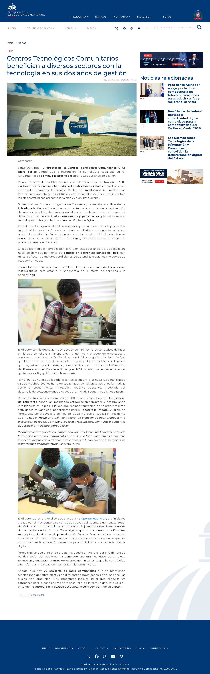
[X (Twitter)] (116, 28)
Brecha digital (36, 595)
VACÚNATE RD (122, 648)
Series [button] (69, 28)
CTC (100, 234)
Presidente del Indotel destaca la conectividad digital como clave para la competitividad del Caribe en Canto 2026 (185, 120)
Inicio (12, 28)
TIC (11, 51)
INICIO (46, 648)
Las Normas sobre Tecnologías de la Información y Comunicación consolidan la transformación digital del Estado (185, 148)
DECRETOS (101, 648)
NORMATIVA (121, 16)
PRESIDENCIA (78, 16)
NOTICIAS (100, 16)
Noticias (21, 43)
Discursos (144, 16)
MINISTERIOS (159, 648)
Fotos (167, 16)
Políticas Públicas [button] (39, 28)
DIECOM (92, 28)
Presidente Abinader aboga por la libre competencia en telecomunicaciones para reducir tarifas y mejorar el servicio (184, 93)
